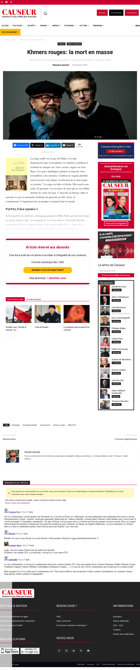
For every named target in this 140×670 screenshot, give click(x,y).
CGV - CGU (118, 625)
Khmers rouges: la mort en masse (70, 52)
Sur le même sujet (15, 299)
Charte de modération (123, 634)
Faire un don (5, 629)
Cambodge (15, 425)
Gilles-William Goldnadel (118, 391)
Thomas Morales (120, 401)
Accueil (5, 40)
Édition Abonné (74, 43)
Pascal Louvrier (61, 64)
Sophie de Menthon (121, 359)
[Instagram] (66, 650)
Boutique (18, 1)
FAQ (58, 616)
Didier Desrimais (120, 349)
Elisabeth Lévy (119, 286)
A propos (117, 616)
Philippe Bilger (119, 328)
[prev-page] (7, 336)
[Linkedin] (73, 650)
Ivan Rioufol (118, 380)
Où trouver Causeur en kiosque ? (71, 625)
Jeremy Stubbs (119, 370)
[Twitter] (11, 2)
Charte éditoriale (121, 620)
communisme (45, 425)
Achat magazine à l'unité (11, 625)
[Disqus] (70, 541)
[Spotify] (7, 2)
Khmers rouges (59, 425)
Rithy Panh (72, 425)
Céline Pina (117, 338)
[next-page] (12, 336)
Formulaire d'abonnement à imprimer (17, 620)
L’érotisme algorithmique (126, 439)
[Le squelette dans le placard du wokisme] (77, 314)
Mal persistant (9, 439)
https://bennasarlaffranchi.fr (121, 313)
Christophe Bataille (30, 425)
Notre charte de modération (17, 503)
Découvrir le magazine (116, 223)
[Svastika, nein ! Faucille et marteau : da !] (19, 314)
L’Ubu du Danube (41, 327)
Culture (14, 40)
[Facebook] (2, 2)
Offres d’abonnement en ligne (14, 616)
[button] (45, 13)
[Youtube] (88, 650)
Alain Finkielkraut (120, 297)
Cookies (116, 629)
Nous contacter (63, 620)
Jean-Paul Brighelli (121, 318)
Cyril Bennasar (119, 307)
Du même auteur (33, 299)
